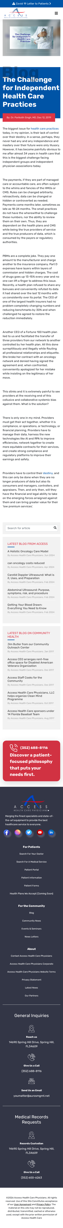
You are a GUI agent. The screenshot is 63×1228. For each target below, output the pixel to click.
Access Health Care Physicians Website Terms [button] (31, 971)
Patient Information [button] (31, 877)
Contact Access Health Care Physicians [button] (31, 956)
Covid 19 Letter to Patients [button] (32, 3)
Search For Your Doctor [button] (31, 854)
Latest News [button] (31, 987)
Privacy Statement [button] (31, 979)
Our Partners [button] (31, 995)
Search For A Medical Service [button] (31, 861)
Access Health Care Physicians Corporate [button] (31, 964)
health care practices (45, 128)
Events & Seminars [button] (31, 928)
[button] (16, 13)
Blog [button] (31, 912)
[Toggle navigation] (56, 13)
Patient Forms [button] (31, 885)
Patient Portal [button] (31, 869)
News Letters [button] (31, 936)
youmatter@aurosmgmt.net (31, 1095)
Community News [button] (31, 920)
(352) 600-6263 (31, 1177)
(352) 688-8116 (34, 748)
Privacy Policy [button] (43, 1204)
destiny (48, 473)
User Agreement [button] (22, 1204)
